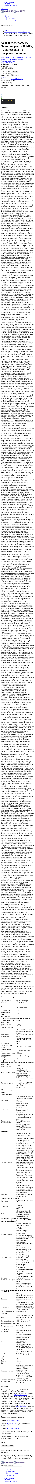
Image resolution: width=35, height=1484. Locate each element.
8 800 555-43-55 (9, 2)
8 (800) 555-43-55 (12, 1424)
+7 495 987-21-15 (9, 4)
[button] (4, 9)
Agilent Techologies (17, 79)
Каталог (7, 16)
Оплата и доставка (14, 20)
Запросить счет (5, 71)
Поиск (3, 25)
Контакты (10, 22)
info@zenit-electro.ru (10, 5)
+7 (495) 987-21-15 (13, 1420)
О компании (11, 18)
